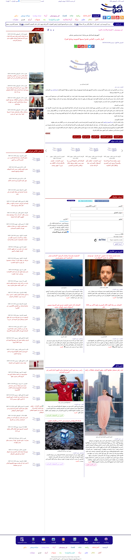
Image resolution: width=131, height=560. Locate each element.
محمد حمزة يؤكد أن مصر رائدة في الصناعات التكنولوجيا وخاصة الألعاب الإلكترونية (17, 388)
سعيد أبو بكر (86, 137)
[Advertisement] (53, 8)
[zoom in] (48, 30)
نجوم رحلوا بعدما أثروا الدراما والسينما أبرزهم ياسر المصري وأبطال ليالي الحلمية (112, 163)
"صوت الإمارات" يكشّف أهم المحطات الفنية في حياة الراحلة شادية (94, 163)
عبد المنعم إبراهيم (108, 122)
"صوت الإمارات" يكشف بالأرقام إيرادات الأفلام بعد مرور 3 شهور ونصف (57, 163)
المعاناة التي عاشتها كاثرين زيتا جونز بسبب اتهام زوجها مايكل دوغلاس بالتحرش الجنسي (75, 163)
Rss (64, 542)
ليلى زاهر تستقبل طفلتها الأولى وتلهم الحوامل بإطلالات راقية (104, 370)
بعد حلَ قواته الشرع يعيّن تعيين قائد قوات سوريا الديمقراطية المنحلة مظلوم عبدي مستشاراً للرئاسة (17, 38)
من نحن (86, 542)
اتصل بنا (44, 542)
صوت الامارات (118, 137)
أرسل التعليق (118, 244)
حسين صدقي (77, 137)
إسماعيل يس (54, 90)
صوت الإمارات (14, 1)
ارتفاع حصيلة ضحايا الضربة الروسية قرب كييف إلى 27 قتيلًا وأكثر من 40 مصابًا (109, 24)
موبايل (33, 542)
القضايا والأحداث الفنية (105, 30)
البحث (42, 1)
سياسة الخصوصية (22, 542)
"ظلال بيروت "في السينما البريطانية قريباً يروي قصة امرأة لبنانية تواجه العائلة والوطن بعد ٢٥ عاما (17, 90)
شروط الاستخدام (64, 221)
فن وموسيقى (118, 30)
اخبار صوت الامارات (106, 137)
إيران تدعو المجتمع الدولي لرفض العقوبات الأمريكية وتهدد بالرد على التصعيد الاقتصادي (56, 24)
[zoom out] (53, 30)
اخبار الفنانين (95, 137)
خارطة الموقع (96, 542)
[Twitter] (85, 201)
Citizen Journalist (75, 542)
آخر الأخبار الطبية (91, 464)
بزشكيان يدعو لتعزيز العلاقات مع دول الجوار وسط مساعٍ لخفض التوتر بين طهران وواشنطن (17, 102)
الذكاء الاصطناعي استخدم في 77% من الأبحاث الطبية (64, 421)
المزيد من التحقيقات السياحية (54, 415)
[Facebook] (102, 201)
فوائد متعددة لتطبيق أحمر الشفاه (17, 363)
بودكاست (106, 542)
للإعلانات (53, 542)
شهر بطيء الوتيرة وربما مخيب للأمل (17, 180)
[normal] (51, 30)
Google (7, 1)
